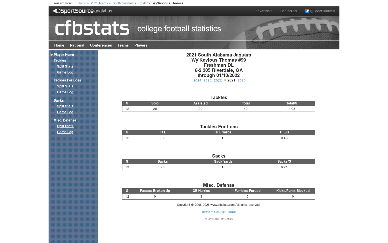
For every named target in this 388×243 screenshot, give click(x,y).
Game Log (65, 72)
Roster (143, 3)
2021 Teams (99, 3)
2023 (208, 80)
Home (82, 3)
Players (140, 45)
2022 (218, 80)
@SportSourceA (322, 11)
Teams (123, 45)
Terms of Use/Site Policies (218, 212)
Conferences (101, 45)
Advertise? (263, 11)
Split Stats (65, 66)
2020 (242, 80)
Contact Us (288, 11)
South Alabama (123, 3)
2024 (197, 80)
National (77, 45)
